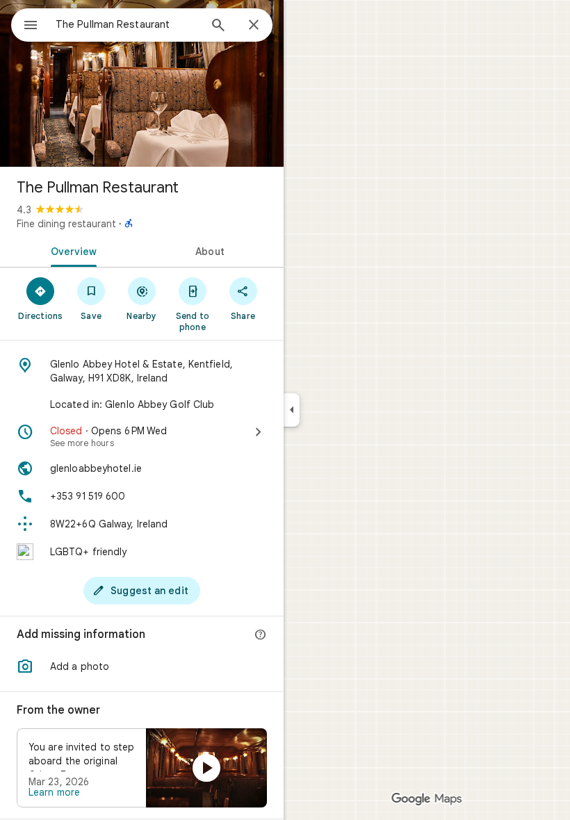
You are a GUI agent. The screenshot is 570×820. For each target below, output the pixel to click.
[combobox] (127, 24)
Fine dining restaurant (66, 224)
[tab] (71, 250)
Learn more (54, 792)
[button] (142, 666)
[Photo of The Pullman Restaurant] (142, 83)
